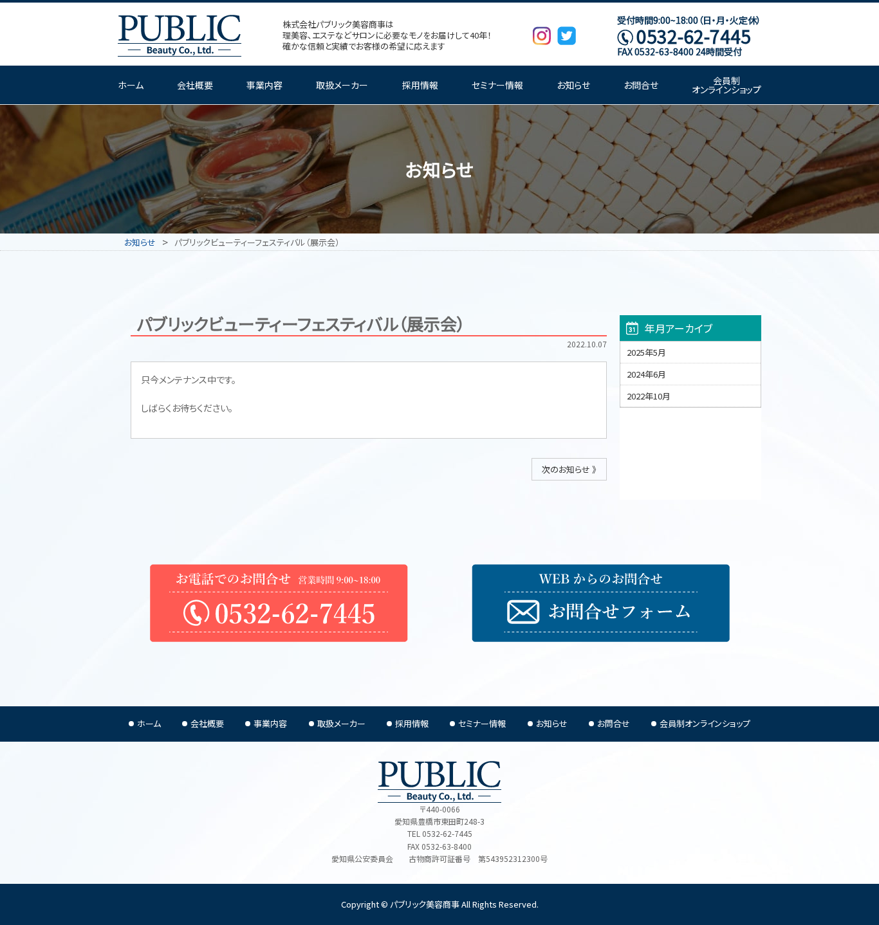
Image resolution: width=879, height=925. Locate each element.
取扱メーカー (342, 84)
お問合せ (641, 84)
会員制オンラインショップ (726, 85)
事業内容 (264, 84)
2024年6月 (646, 374)
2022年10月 (649, 396)
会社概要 (195, 84)
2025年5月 (646, 352)
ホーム (130, 84)
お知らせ (573, 84)
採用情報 (420, 84)
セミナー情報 (497, 84)
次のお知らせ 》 (569, 469)
